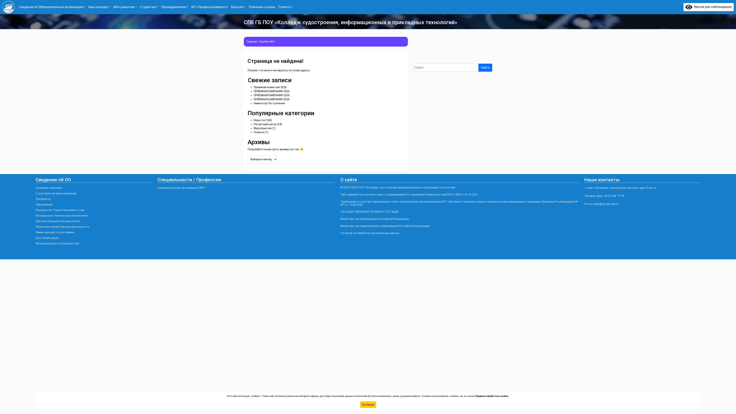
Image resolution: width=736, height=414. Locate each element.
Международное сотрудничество (57, 243)
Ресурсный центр (265, 124)
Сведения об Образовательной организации (51, 7)
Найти (485, 67)
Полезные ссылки (262, 7)
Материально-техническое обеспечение (62, 215)
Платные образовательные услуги (58, 221)
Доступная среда (47, 237)
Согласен (368, 404)
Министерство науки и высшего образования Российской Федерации (385, 226)
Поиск (417, 60)
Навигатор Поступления (269, 103)
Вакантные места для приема (55, 232)
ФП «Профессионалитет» (209, 7)
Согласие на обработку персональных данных (369, 233)
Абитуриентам (123, 7)
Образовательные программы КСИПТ (181, 187)
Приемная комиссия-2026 (270, 87)
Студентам (148, 7)
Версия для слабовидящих (712, 7)
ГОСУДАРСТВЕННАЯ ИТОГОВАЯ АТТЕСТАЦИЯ (369, 211)
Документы (43, 198)
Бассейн (237, 7)
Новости (259, 120)
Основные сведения (49, 187)
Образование (44, 204)
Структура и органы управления (56, 193)
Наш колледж (98, 7)
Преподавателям (173, 7)
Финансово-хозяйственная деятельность (63, 226)
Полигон (284, 7)
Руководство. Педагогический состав (60, 210)
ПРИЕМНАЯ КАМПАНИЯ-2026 (272, 91)
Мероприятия (262, 128)
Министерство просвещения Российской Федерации (374, 218)
